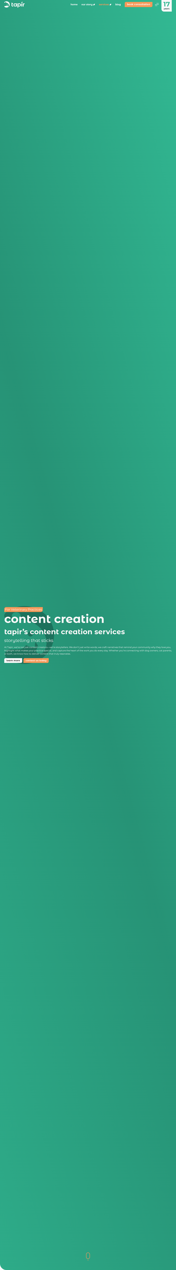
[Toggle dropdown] (94, 5)
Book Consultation (138, 4)
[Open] (157, 4)
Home (74, 4)
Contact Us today (36, 660)
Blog (118, 4)
